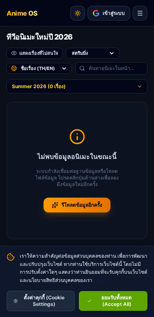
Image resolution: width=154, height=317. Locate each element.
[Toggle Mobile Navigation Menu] (140, 13)
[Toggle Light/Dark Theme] (77, 13)
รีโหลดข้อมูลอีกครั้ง (82, 205)
